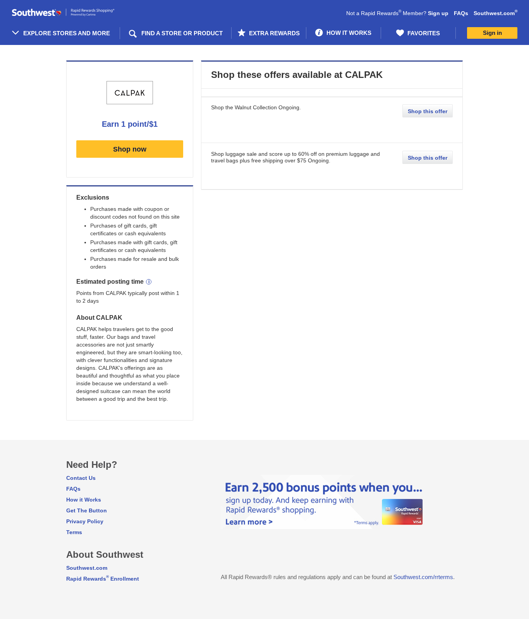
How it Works (83, 500)
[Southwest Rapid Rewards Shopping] (72, 12)
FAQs (461, 13)
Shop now (129, 149)
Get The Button (86, 510)
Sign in (492, 32)
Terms (74, 532)
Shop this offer (427, 111)
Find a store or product (182, 33)
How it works (348, 32)
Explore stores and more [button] (66, 33)
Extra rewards (273, 33)
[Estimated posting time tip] (148, 281)
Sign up (438, 13)
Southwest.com (495, 13)
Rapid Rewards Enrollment (102, 579)
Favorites (423, 33)
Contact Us (81, 478)
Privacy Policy (84, 521)
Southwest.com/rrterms (423, 577)
